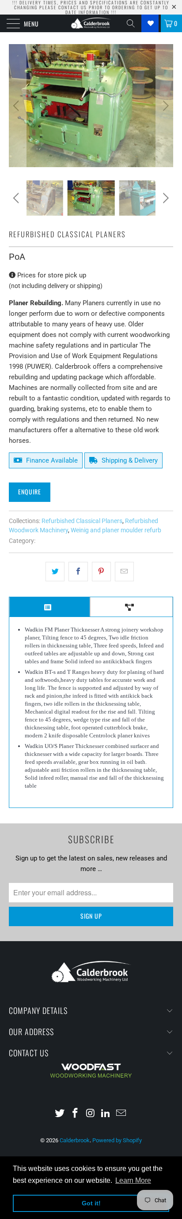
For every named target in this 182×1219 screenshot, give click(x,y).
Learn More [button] (133, 1180)
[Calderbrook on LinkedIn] (106, 1114)
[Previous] (17, 105)
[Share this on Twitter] (55, 571)
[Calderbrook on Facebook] (75, 1114)
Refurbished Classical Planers (82, 520)
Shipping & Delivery (129, 460)
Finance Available (51, 460)
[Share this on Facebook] (77, 571)
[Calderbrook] (91, 23)
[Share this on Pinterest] (101, 571)
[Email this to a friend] (124, 571)
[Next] (164, 105)
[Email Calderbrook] (121, 1114)
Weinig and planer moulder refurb (116, 530)
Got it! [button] (91, 1203)
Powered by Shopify (117, 1140)
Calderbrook (75, 1140)
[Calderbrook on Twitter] (60, 1114)
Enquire (29, 491)
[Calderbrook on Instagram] (90, 1114)
